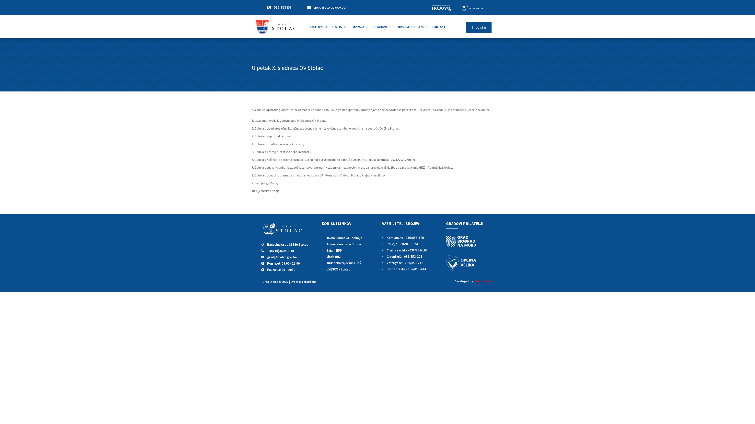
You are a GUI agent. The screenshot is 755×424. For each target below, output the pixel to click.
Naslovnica (318, 27)
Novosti (338, 27)
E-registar (478, 27)
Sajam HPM (334, 250)
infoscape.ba (483, 281)
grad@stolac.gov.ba (282, 257)
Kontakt (439, 27)
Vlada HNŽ (333, 257)
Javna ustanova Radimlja (344, 238)
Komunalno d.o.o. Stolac (344, 244)
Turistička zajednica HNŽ (344, 263)
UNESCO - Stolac (338, 269)
